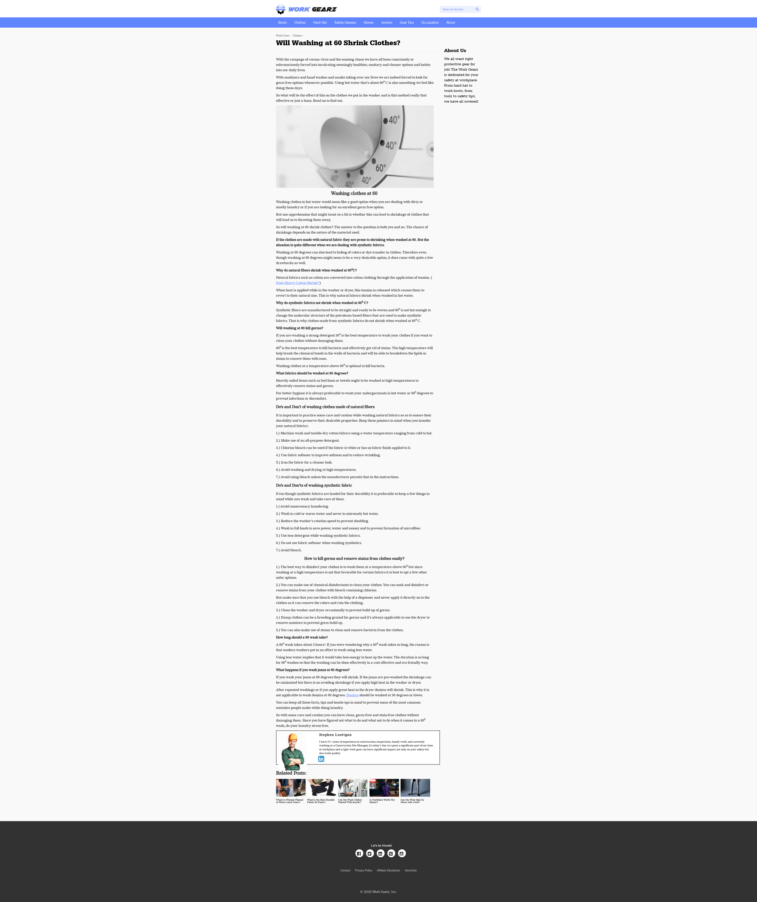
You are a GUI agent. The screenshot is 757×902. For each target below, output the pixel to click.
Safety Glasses (345, 22)
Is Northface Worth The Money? (382, 801)
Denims (352, 695)
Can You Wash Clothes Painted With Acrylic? (350, 801)
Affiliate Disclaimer (388, 870)
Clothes (300, 22)
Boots (282, 22)
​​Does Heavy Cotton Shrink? (297, 283)
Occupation (430, 22)
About (450, 22)
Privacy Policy (363, 870)
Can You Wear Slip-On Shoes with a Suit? (412, 801)
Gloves (369, 22)
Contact (345, 870)
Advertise (411, 870)
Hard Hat (320, 22)
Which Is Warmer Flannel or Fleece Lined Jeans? (289, 801)
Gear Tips (407, 22)
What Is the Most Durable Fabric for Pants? (321, 801)
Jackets (386, 22)
